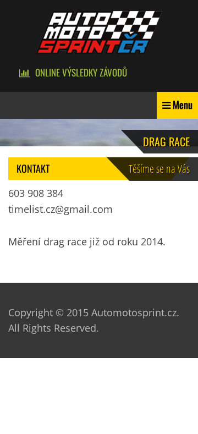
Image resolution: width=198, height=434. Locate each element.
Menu (183, 104)
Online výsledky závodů (81, 72)
